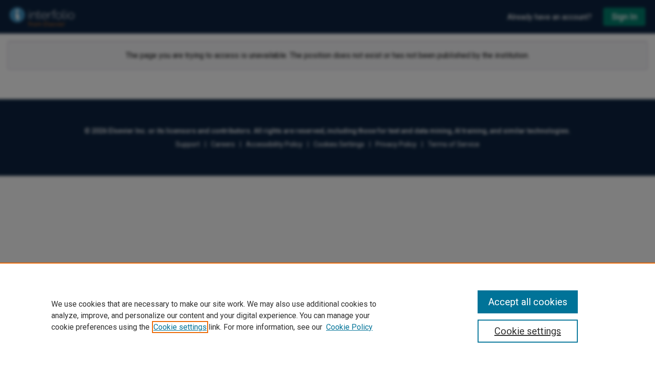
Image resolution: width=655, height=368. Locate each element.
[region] (327, 315)
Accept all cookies (527, 302)
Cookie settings (180, 327)
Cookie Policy (349, 327)
